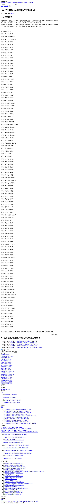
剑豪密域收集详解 (5, 357)
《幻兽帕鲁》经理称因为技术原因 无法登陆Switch (16, 421)
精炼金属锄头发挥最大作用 (7, 374)
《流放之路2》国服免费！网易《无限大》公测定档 (13, 430)
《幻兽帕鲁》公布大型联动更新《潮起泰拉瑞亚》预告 (23, 341)
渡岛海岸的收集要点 (6, 366)
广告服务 (14, 501)
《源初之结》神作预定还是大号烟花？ (28, 432)
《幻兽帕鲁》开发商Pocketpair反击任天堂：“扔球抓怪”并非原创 (26, 347)
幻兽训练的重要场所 (6, 363)
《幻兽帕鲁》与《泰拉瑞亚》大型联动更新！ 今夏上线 (24, 344)
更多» (2, 392)
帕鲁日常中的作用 (5, 372)
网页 (3, 350)
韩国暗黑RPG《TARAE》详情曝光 (9, 432)
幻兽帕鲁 (6, 6)
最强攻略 (14, 2)
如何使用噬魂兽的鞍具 (6, 380)
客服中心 (30, 501)
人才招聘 (9, 501)
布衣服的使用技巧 (5, 354)
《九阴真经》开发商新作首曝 (8, 429)
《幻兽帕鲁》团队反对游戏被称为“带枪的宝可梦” (16, 417)
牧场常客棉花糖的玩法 (6, 379)
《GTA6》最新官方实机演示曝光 (24, 429)
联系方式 (25, 501)
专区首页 (3, 2)
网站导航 (36, 501)
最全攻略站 (8, 2)
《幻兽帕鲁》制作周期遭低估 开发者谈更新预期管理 (23, 342)
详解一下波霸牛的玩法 (6, 383)
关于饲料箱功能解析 (6, 360)
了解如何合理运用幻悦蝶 (7, 356)
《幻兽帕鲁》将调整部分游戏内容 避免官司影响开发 (23, 345)
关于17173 (3, 501)
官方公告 (18, 2)
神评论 (12, 13)
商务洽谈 (19, 501)
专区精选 (23, 2)
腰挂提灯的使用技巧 (6, 369)
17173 (2, 6)
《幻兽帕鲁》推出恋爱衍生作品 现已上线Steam (15, 420)
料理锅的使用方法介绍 (6, 377)
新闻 (8, 350)
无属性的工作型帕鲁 (6, 359)
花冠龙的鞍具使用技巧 (6, 382)
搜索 (16, 4)
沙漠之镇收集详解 (5, 368)
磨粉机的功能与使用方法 (7, 376)
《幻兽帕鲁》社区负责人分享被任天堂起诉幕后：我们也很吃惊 (19, 423)
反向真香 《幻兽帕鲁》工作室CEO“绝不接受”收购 (16, 418)
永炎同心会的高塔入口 (6, 362)
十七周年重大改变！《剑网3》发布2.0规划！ (12, 427)
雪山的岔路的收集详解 (6, 365)
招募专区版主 (29, 2)
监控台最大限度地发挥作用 (7, 371)
